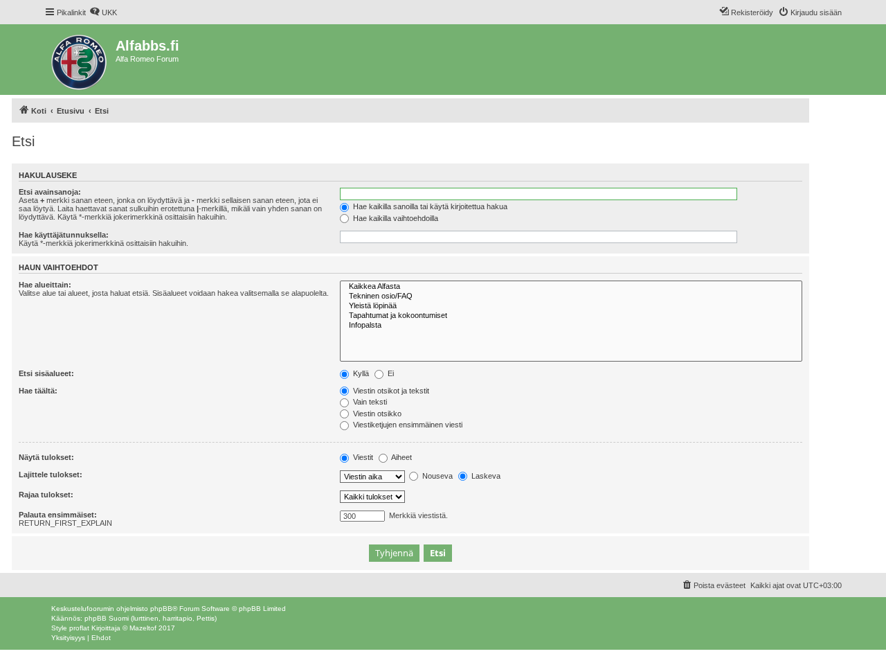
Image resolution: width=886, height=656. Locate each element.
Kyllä (360, 373)
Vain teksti (369, 402)
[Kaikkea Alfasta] (571, 287)
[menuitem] (103, 12)
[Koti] (80, 59)
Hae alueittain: (45, 285)
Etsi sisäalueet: (46, 373)
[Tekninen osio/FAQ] (571, 296)
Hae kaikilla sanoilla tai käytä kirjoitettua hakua (429, 206)
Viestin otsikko (376, 413)
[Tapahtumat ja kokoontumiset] (571, 316)
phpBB (161, 608)
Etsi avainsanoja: (50, 192)
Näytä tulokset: (46, 457)
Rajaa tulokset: (46, 494)
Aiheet (401, 457)
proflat (79, 628)
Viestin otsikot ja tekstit (390, 391)
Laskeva (484, 476)
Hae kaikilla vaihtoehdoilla (394, 218)
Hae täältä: (38, 391)
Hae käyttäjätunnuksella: (64, 235)
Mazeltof (142, 628)
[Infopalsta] (571, 325)
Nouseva (436, 476)
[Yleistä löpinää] (571, 306)
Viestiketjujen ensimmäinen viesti (406, 424)
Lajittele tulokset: (50, 474)
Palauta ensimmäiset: (58, 515)
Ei (390, 373)
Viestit (362, 457)
